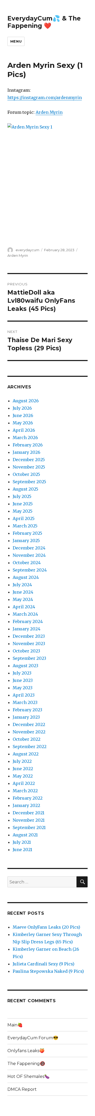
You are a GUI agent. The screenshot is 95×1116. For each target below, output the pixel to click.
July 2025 (22, 496)
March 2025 (25, 525)
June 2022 (23, 768)
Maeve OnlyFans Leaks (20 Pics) (46, 927)
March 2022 (25, 790)
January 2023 (26, 717)
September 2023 (29, 658)
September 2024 (30, 570)
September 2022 (29, 746)
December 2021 (28, 812)
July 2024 (22, 584)
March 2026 (25, 437)
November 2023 (29, 643)
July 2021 (22, 842)
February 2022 (27, 798)
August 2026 (26, 400)
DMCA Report (22, 1089)
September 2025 (29, 481)
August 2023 (25, 665)
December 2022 (29, 724)
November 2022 (29, 731)
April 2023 (24, 695)
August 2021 (25, 834)
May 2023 (22, 687)
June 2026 (23, 415)
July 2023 (22, 673)
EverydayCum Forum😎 (32, 1037)
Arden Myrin (49, 112)
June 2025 (23, 503)
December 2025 (29, 459)
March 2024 (25, 614)
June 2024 (23, 592)
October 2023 (26, 651)
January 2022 (26, 805)
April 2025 (24, 518)
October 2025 (26, 474)
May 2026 (23, 422)
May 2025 (22, 511)
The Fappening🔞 (26, 1063)
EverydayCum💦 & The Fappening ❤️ (44, 22)
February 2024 (28, 621)
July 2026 (22, 408)
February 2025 (27, 533)
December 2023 (29, 636)
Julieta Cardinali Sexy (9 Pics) (43, 963)
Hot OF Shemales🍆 (28, 1076)
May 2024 (23, 599)
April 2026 (24, 430)
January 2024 (26, 628)
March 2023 (25, 702)
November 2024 (29, 555)
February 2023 (27, 709)
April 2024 (24, 606)
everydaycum (27, 250)
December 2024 (29, 548)
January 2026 (26, 452)
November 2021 (29, 820)
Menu (16, 41)
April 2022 (24, 783)
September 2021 (29, 827)
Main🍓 (15, 1024)
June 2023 (23, 680)
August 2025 (25, 489)
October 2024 (27, 562)
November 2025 (29, 467)
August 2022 (26, 754)
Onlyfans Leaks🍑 (26, 1050)
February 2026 (28, 445)
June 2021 (22, 849)
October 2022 (26, 739)
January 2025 (26, 540)
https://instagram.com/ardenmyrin (44, 97)
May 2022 (23, 776)
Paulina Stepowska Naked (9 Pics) (48, 971)
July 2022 (22, 761)
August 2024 (26, 577)
